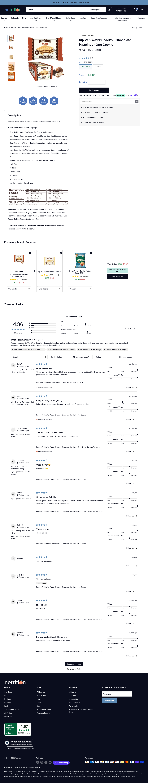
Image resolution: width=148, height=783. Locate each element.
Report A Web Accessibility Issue (21, 748)
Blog (6, 695)
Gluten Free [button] (70, 18)
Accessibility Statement (33, 767)
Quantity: (83, 82)
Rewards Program (44, 713)
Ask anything (130, 328)
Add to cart (94, 90)
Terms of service (19, 767)
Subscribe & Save (44, 709)
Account (72, 695)
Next (140, 28)
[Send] (136, 101)
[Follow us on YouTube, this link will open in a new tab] (50, 762)
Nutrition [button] (83, 18)
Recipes (7, 699)
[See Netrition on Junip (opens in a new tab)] (79, 669)
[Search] (109, 9)
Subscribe (109, 700)
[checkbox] (126, 357)
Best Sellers (41, 695)
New (24, 18)
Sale (38, 706)
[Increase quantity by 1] (103, 82)
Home (6, 28)
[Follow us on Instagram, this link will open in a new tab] (41, 762)
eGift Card (8, 713)
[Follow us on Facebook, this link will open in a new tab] (37, 762)
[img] (11, 38)
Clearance (141, 18)
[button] (139, 9)
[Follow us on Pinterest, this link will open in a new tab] (45, 762)
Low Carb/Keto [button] (35, 18)
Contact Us (73, 699)
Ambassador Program (12, 709)
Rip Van (13, 28)
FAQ (6, 706)
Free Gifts (8, 717)
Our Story (8, 692)
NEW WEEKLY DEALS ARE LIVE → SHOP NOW (71, 2)
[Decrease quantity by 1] (90, 82)
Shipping (72, 692)
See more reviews (74, 664)
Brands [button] (4, 18)
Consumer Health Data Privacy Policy (81, 710)
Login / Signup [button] (121, 8)
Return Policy (74, 702)
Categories (15, 18)
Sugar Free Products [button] (99, 18)
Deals (39, 702)
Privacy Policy (8, 767)
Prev (132, 28)
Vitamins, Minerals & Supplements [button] (123, 19)
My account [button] (121, 11)
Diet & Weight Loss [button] (53, 18)
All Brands (41, 692)
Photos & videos (125, 357)
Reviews (7, 702)
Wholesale (73, 706)
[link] (86, 58)
